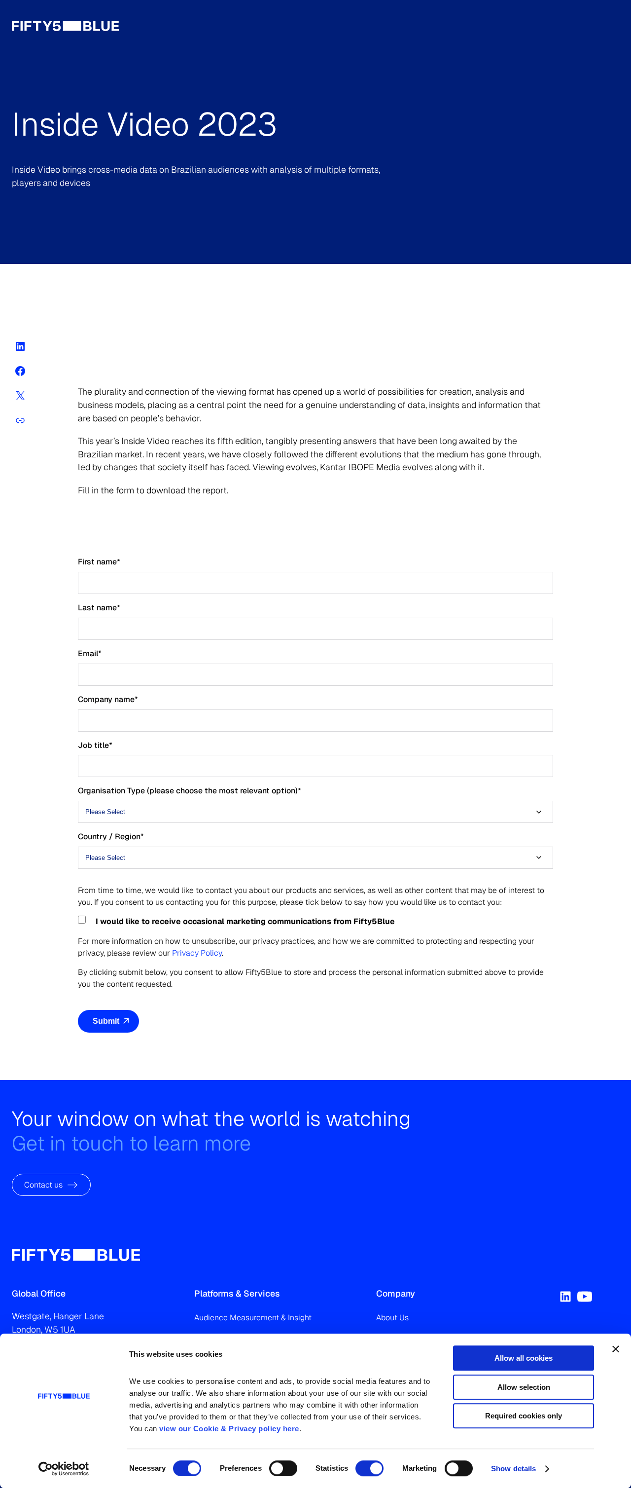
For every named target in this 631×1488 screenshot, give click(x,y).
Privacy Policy (197, 952)
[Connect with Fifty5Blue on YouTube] (585, 1296)
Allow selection (523, 1387)
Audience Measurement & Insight (253, 1317)
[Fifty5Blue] (76, 1255)
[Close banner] (615, 1348)
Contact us (43, 1184)
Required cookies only (523, 1416)
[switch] (283, 1468)
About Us (392, 1317)
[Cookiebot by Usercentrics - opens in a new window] (64, 1468)
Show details (513, 1468)
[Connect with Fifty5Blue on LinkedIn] (565, 1296)
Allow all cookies (523, 1358)
